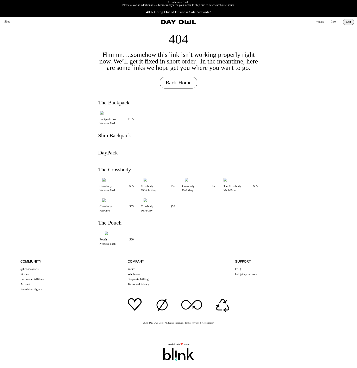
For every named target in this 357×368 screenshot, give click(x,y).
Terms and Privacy (139, 284)
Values (320, 21)
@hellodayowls (29, 269)
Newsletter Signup (31, 289)
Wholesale (134, 274)
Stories (24, 274)
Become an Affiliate (32, 279)
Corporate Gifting (138, 279)
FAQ (238, 269)
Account (25, 284)
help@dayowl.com (246, 274)
